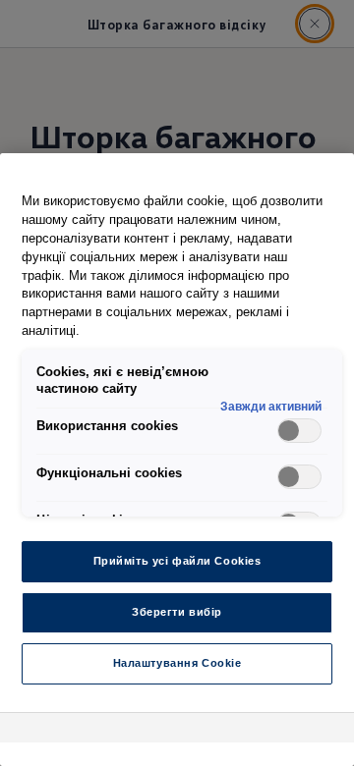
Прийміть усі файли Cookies (177, 561)
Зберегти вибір (177, 612)
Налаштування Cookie (177, 663)
